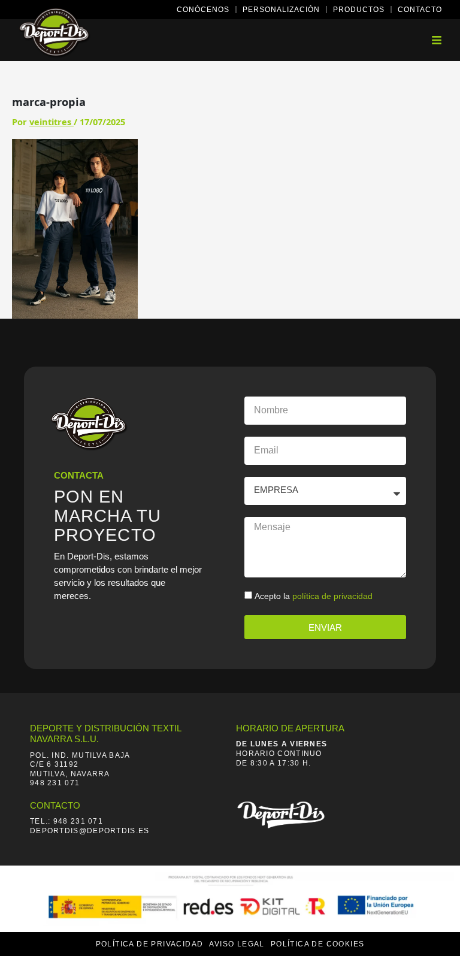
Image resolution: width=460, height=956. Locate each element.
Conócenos (203, 9)
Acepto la (314, 596)
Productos (359, 9)
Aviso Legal (236, 944)
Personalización (281, 9)
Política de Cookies (318, 944)
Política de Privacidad (150, 944)
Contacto (420, 9)
